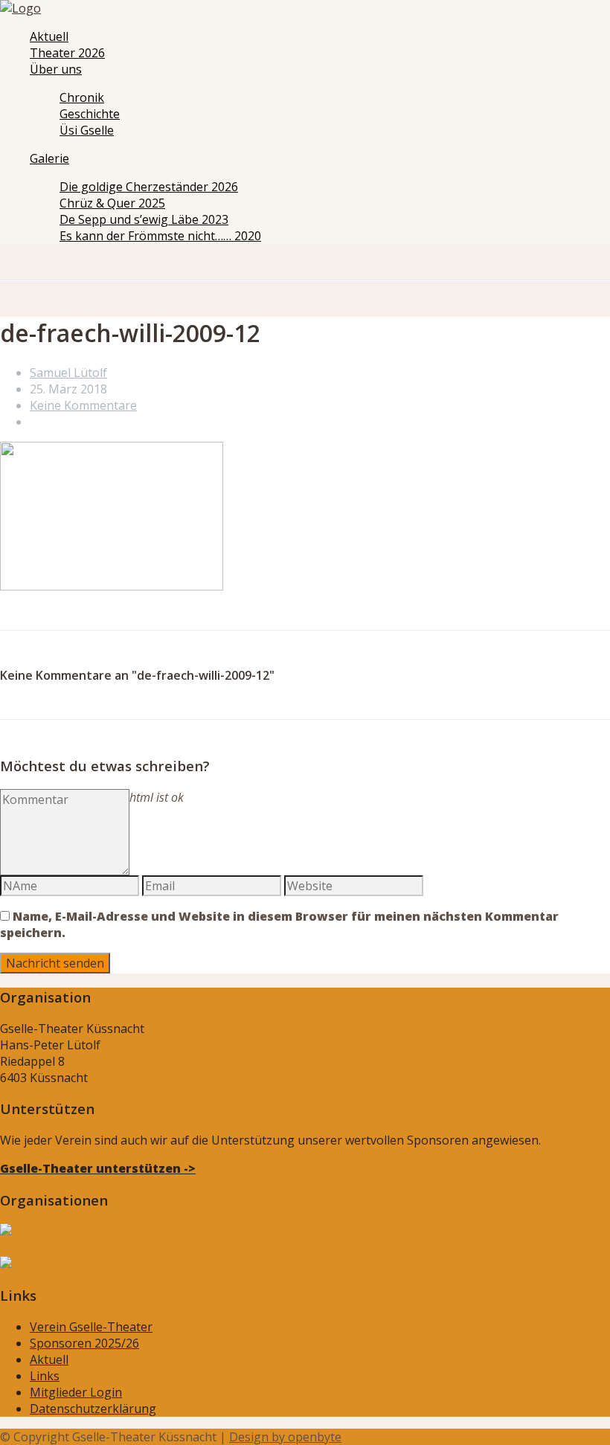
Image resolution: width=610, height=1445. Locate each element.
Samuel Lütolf (68, 372)
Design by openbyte (285, 1437)
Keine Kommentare (83, 405)
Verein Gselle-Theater (91, 1327)
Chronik (82, 97)
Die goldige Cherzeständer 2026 (149, 186)
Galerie (49, 158)
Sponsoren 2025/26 (84, 1343)
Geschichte (90, 114)
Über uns (56, 69)
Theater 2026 (67, 53)
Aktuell (49, 36)
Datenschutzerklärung (93, 1408)
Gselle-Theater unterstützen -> (98, 1168)
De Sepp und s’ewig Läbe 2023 (144, 219)
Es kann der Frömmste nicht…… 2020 (160, 236)
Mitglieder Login (76, 1392)
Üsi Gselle (87, 130)
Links (45, 1376)
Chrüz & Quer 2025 (112, 203)
